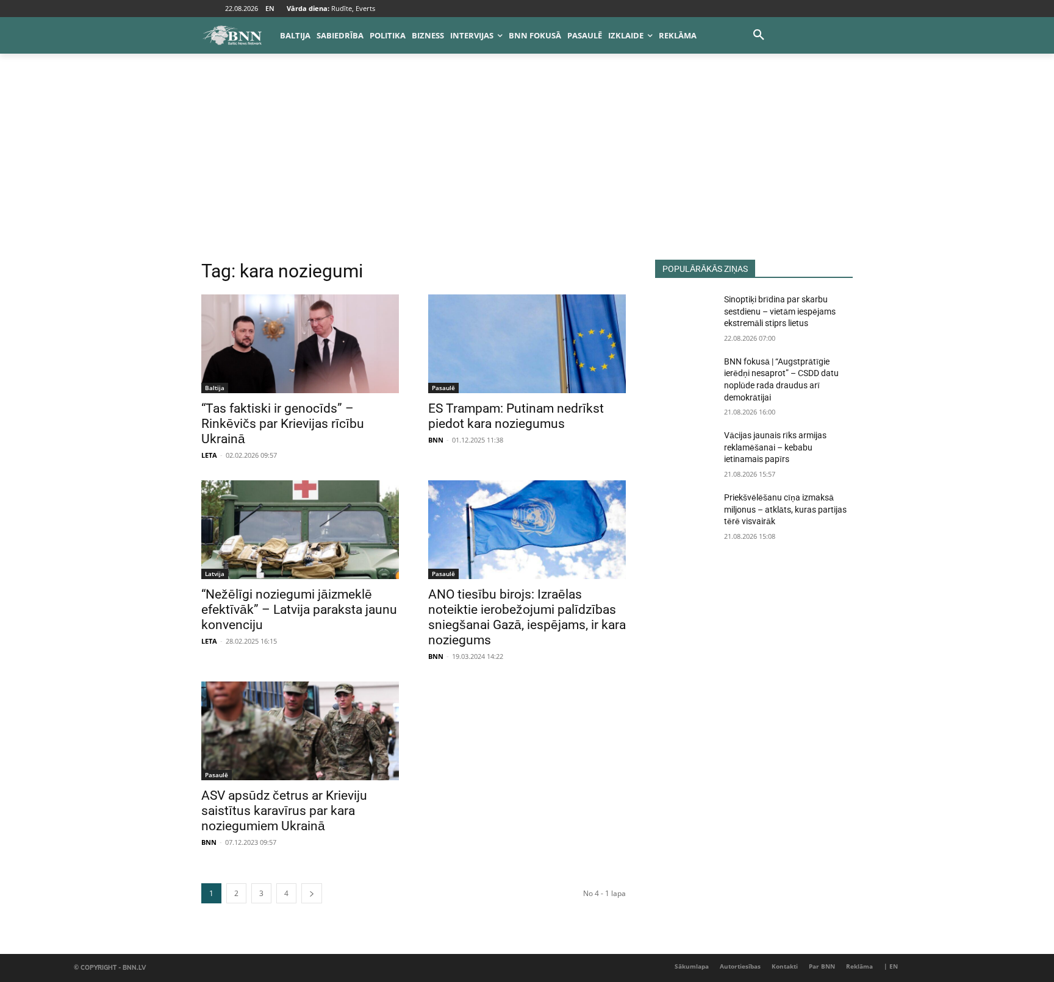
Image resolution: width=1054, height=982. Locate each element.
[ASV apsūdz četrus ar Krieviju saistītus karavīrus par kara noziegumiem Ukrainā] (300, 730)
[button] (758, 35)
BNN (435, 439)
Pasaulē (443, 387)
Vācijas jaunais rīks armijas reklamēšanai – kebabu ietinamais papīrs (775, 447)
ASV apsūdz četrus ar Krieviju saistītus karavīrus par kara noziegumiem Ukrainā (284, 810)
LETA (209, 455)
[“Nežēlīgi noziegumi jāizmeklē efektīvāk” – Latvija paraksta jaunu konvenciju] (300, 529)
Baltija (214, 387)
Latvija (214, 573)
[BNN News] (231, 35)
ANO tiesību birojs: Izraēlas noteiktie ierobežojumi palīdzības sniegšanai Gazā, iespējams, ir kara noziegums (527, 617)
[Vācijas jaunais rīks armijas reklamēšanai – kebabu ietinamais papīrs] (684, 450)
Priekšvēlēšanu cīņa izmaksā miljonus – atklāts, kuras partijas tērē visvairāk (785, 509)
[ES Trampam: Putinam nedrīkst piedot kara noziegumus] (527, 343)
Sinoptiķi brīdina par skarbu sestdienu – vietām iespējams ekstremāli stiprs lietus (780, 311)
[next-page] (311, 893)
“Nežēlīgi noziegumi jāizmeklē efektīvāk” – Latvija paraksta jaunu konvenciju (299, 609)
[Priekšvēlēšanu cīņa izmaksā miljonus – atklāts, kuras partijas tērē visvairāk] (684, 512)
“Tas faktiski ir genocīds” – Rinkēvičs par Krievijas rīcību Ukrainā (282, 423)
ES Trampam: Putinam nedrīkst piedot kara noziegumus (516, 416)
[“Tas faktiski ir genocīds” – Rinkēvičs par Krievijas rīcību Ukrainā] (300, 343)
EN (269, 8)
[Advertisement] (527, 168)
